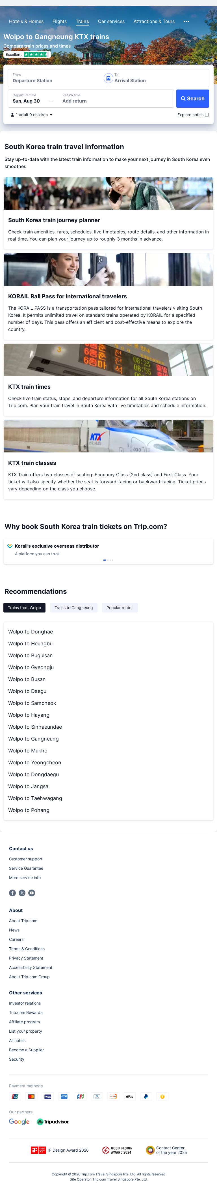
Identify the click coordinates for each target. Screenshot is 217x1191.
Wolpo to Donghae (30, 632)
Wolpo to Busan (27, 679)
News (14, 930)
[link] (170, 9)
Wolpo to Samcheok (32, 703)
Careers (16, 939)
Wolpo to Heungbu (30, 643)
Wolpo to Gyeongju (31, 667)
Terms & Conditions (27, 948)
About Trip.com (23, 920)
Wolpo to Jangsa (28, 786)
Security (16, 1059)
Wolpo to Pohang (28, 810)
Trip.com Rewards (25, 1012)
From (17, 75)
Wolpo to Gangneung (33, 739)
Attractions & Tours (154, 21)
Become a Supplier (26, 1049)
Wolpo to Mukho (27, 751)
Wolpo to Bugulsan (30, 655)
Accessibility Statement (30, 967)
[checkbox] (190, 114)
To (116, 75)
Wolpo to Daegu (27, 691)
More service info (25, 877)
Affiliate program (24, 1021)
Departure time (24, 95)
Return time (71, 95)
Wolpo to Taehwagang (35, 798)
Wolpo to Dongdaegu (33, 774)
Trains (82, 21)
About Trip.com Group (29, 976)
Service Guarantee (26, 868)
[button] (158, 9)
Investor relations (25, 1003)
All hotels (17, 1040)
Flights (60, 21)
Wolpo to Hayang (28, 715)
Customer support (25, 858)
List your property (25, 1031)
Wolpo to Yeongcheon (34, 762)
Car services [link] (111, 21)
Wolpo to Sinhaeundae (35, 727)
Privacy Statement (26, 958)
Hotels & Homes (26, 21)
